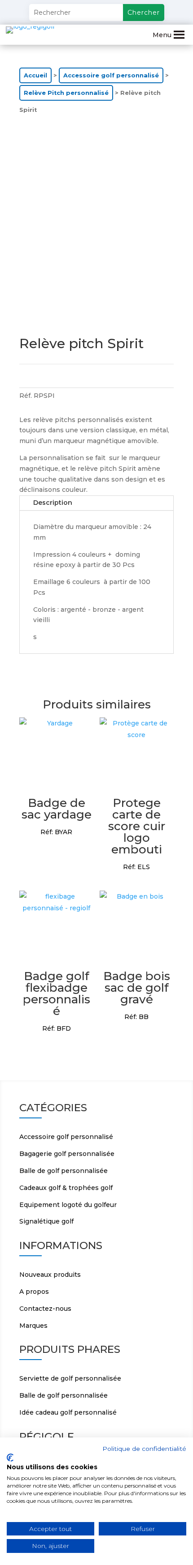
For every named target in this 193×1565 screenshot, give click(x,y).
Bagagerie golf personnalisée (66, 1154)
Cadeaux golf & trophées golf (66, 1188)
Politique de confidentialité (144, 1448)
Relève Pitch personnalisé (66, 93)
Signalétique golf (46, 1221)
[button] (162, 34)
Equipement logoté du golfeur (68, 1205)
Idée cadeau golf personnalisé (68, 1412)
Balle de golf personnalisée (63, 1171)
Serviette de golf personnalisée (70, 1378)
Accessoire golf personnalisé (111, 75)
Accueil (35, 75)
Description (52, 503)
